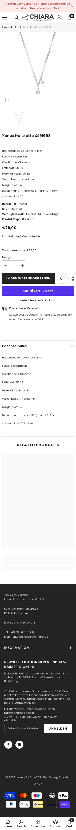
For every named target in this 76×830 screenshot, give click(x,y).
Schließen (72, 6)
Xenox (23, 204)
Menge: (7, 257)
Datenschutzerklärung (19, 713)
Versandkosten (31, 236)
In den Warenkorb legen (28, 278)
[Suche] (16, 17)
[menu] (4, 17)
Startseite (7, 27)
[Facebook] (8, 745)
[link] (38, 561)
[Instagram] (19, 745)
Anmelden (58, 728)
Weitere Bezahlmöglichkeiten (38, 300)
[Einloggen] (59, 17)
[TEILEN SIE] (71, 278)
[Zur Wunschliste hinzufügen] (62, 278)
